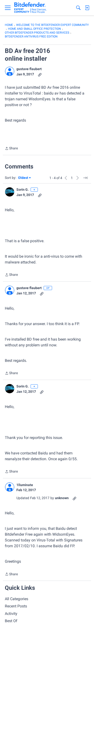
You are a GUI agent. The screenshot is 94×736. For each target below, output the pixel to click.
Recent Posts (16, 606)
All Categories (16, 599)
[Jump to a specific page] (85, 178)
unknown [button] (62, 498)
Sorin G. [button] (22, 189)
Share (11, 148)
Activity (11, 613)
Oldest (23, 178)
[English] (30, 8)
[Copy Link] (40, 74)
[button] (9, 71)
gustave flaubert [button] (29, 69)
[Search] (78, 7)
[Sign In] (87, 7)
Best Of (11, 621)
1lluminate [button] (24, 485)
